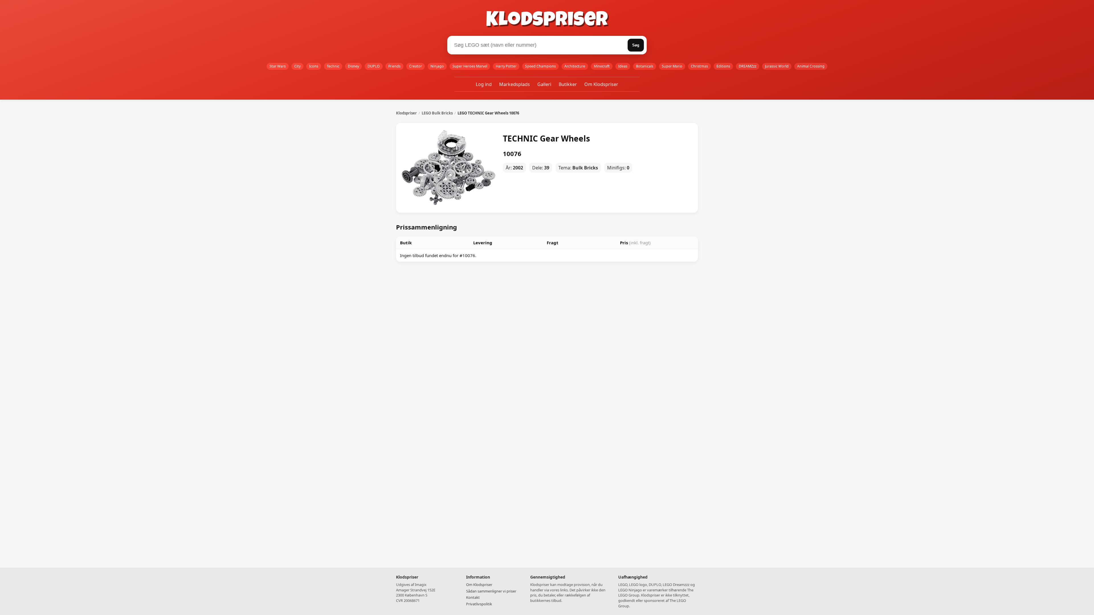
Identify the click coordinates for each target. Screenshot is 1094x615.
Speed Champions (540, 66)
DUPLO (374, 66)
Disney (353, 66)
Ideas (622, 66)
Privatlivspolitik (479, 603)
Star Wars (278, 66)
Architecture (574, 66)
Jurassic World (777, 66)
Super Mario (672, 66)
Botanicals (644, 66)
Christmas (699, 66)
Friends (394, 66)
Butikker (568, 84)
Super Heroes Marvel (469, 66)
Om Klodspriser (601, 84)
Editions (723, 66)
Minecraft (602, 66)
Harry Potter (506, 66)
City (297, 66)
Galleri (544, 84)
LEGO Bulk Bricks (437, 113)
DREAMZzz (747, 66)
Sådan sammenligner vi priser (491, 591)
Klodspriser (547, 21)
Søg (635, 45)
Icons (313, 66)
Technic (333, 66)
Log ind (484, 84)
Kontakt (473, 597)
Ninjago (437, 66)
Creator (415, 66)
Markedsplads (514, 84)
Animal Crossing (810, 66)
